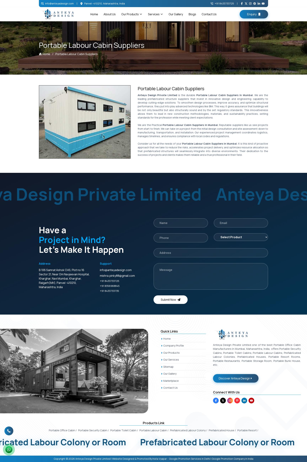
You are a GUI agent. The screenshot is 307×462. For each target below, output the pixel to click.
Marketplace (171, 381)
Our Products (130, 14)
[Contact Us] (8, 430)
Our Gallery (176, 14)
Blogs (192, 14)
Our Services (171, 359)
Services (154, 14)
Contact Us (209, 14)
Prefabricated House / (222, 430)
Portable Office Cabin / (63, 430)
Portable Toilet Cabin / (124, 430)
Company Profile (173, 345)
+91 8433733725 (224, 3)
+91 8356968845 (110, 286)
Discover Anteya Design (234, 378)
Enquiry (252, 14)
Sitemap (168, 367)
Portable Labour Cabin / (154, 430)
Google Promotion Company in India (232, 458)
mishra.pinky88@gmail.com (117, 276)
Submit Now (168, 300)
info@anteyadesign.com (59, 3)
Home (94, 14)
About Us (110, 14)
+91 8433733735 (109, 291)
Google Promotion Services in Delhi (189, 458)
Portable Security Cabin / (93, 430)
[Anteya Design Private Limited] (78, 371)
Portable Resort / (247, 430)
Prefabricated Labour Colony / (188, 430)
